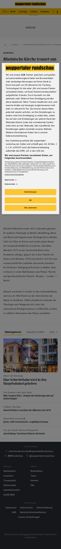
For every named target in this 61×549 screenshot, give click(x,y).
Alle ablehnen (30, 208)
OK (30, 200)
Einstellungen (30, 192)
